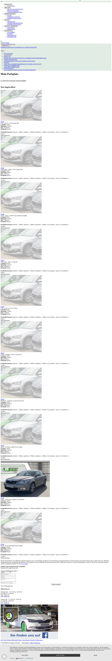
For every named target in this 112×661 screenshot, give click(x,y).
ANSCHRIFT (11, 27)
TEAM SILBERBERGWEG (15, 12)
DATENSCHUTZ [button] (9, 68)
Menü (3, 50)
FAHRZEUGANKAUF (13, 17)
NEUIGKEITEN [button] (8, 53)
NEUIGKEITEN (8, 4)
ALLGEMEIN (11, 32)
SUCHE (9, 15)
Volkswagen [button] (39, 640)
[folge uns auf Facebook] (29, 638)
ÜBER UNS (7, 7)
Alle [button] (2, 640)
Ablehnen (25, 655)
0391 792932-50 (5, 596)
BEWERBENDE (11, 37)
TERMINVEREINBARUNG (15, 23)
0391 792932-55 (5, 603)
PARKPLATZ (5, 46)
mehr (95, 655)
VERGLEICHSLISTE (31, 47)
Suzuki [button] (33, 640)
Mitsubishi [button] (15, 640)
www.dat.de (24, 563)
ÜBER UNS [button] (7, 56)
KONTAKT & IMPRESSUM (11, 26)
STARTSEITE (11, 6)
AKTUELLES (11, 21)
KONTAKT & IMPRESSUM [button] (12, 65)
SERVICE (7, 20)
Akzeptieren (60, 655)
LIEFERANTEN (11, 35)
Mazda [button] (9, 640)
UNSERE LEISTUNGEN (14, 18)
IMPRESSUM (11, 29)
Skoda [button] (28, 640)
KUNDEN (10, 34)
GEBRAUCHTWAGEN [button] (10, 59)
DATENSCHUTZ (8, 30)
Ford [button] (5, 640)
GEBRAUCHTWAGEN (10, 13)
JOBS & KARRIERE (13, 10)
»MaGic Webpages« (35, 643)
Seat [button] (24, 640)
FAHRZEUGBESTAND (8, 47)
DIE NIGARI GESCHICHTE (15, 9)
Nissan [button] (20, 640)
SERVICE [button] (6, 62)
